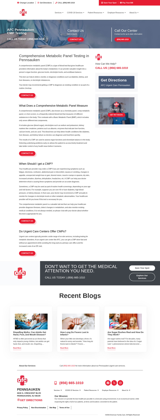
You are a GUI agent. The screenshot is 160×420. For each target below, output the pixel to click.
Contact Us (75, 39)
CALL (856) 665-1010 (66, 3)
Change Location (27, 3)
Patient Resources (95, 13)
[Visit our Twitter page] (114, 383)
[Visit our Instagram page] (120, 383)
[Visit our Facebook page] (108, 383)
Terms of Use (64, 407)
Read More (17, 348)
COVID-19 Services (74, 13)
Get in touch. (116, 115)
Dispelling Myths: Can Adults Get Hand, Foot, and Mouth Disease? (29, 333)
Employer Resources (116, 13)
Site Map (52, 407)
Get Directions (46, 3)
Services (58, 13)
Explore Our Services (142, 276)
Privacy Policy (22, 407)
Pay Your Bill (127, 3)
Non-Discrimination (38, 407)
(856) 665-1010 (36, 39)
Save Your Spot (109, 3)
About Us (133, 13)
